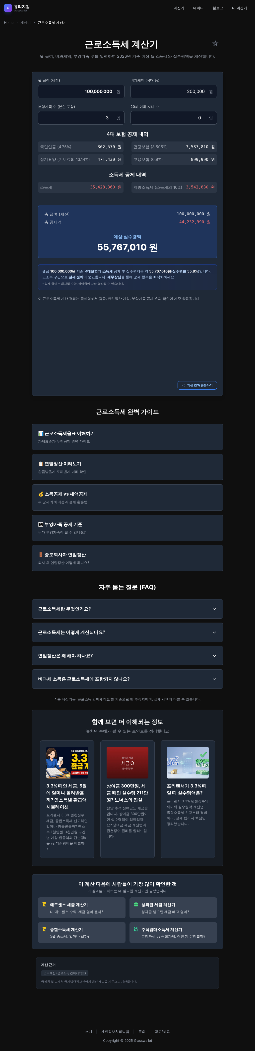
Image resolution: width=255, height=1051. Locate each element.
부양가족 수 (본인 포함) (56, 106)
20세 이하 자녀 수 (144, 106)
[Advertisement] (127, 340)
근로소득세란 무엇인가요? (64, 608)
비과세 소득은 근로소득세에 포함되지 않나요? (84, 679)
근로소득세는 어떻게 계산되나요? (71, 632)
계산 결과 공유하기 (200, 385)
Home (8, 22)
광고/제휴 (162, 1031)
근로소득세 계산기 (52, 22)
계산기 (179, 8)
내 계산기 (239, 8)
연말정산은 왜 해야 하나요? (65, 655)
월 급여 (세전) (49, 80)
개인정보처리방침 (115, 1031)
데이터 (198, 8)
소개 (88, 1031)
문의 (141, 1031)
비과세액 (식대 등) (144, 80)
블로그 (218, 8)
